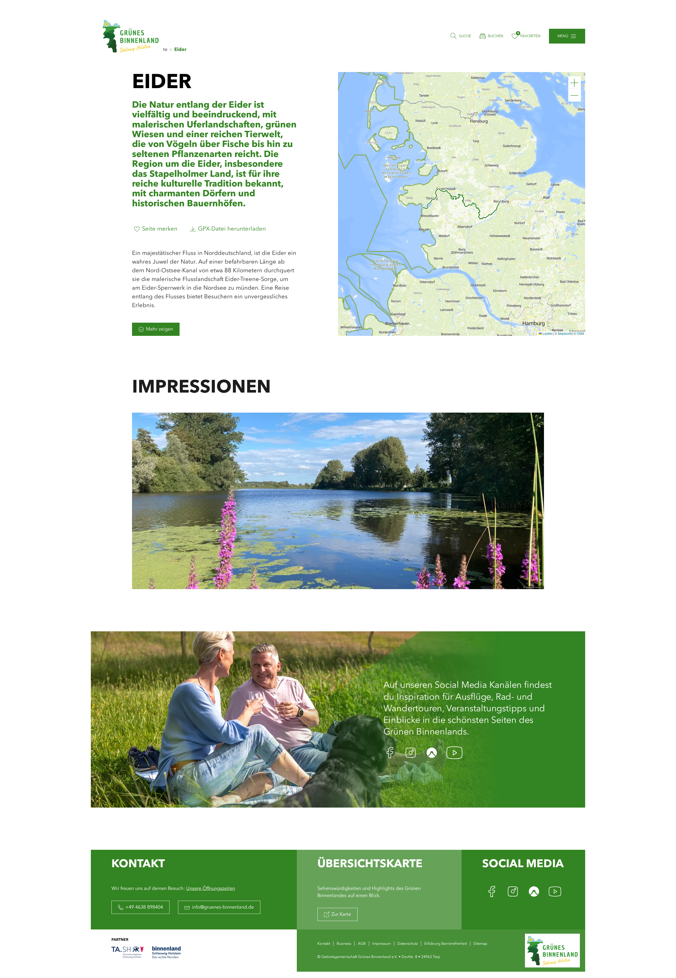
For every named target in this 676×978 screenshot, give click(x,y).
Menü (562, 36)
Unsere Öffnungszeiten (210, 888)
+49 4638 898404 (144, 907)
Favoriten (530, 36)
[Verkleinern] (574, 95)
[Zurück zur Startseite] (131, 36)
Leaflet (547, 333)
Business (344, 944)
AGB (362, 944)
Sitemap (480, 944)
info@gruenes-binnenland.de (223, 907)
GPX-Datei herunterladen (232, 229)
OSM (580, 333)
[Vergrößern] (574, 82)
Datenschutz (407, 944)
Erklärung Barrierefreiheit (445, 944)
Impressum (381, 944)
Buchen (495, 36)
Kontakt (323, 944)
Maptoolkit (565, 333)
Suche (465, 36)
